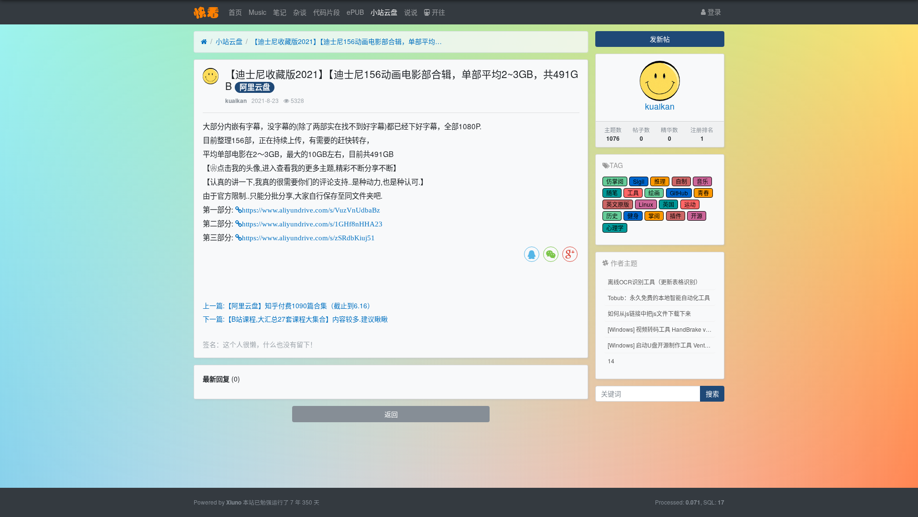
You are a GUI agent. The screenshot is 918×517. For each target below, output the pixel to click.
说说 (410, 12)
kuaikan (236, 101)
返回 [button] (391, 414)
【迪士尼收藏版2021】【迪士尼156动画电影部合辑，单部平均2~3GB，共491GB (346, 41)
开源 (696, 216)
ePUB (355, 12)
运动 (690, 204)
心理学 (614, 228)
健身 (633, 216)
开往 (437, 12)
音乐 (702, 181)
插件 (675, 216)
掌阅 (654, 216)
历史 (612, 216)
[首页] (204, 41)
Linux (646, 204)
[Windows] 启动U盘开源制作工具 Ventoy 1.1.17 (661, 345)
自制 (681, 181)
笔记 (279, 12)
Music (257, 12)
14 (611, 361)
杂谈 (299, 12)
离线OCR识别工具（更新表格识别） (654, 282)
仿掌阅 (614, 181)
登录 (713, 11)
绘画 (654, 193)
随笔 (612, 193)
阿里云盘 (255, 87)
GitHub (679, 193)
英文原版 (617, 204)
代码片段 (326, 12)
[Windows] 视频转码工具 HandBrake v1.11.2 (661, 329)
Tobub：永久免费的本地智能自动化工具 (659, 297)
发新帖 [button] (660, 39)
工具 (633, 193)
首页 (235, 12)
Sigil (639, 181)
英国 (668, 204)
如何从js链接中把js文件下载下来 (649, 313)
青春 (703, 193)
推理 (660, 181)
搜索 (712, 393)
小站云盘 (384, 12)
